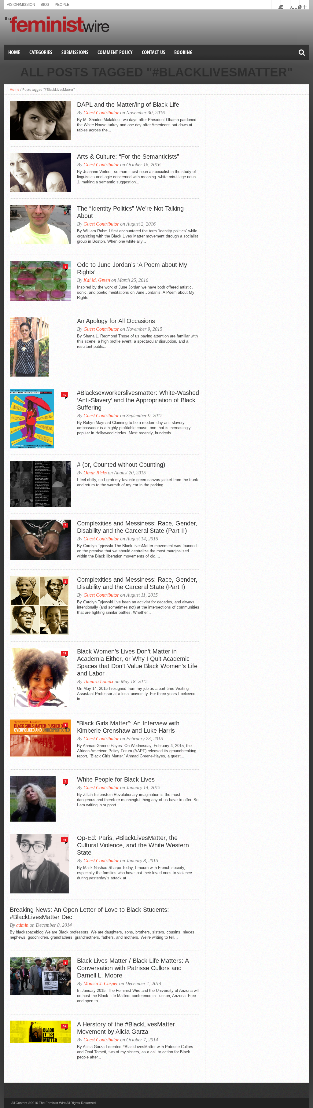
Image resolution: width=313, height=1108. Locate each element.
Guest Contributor (101, 112)
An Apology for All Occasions (116, 321)
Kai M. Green (96, 280)
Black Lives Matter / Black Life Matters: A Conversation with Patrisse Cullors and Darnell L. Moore (133, 968)
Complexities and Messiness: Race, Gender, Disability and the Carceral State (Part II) (137, 527)
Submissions (74, 52)
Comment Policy (115, 52)
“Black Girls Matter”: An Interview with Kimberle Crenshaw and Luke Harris (128, 727)
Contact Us (153, 52)
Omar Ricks (95, 472)
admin (22, 925)
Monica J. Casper (100, 983)
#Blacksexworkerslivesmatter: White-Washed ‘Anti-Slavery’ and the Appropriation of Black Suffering (138, 400)
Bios (45, 4)
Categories (40, 52)
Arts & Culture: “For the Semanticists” (128, 156)
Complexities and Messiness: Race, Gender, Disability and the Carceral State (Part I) (137, 583)
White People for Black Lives (116, 779)
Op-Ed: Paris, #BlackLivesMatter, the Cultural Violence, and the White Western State (133, 845)
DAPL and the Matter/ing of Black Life (128, 104)
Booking (183, 52)
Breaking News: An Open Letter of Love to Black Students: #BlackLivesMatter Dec (89, 913)
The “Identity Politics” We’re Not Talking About (130, 212)
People (62, 4)
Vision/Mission (21, 4)
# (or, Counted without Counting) (121, 464)
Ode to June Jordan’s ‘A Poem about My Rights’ (132, 268)
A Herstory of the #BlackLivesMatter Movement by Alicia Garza (126, 1028)
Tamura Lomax (98, 681)
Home (14, 52)
